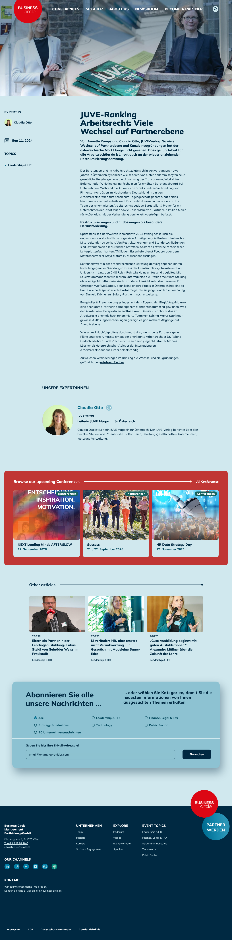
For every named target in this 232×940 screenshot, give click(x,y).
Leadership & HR (152, 832)
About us (119, 9)
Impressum (13, 929)
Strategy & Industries (154, 843)
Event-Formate (122, 843)
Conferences (65, 9)
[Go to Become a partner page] (216, 826)
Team (79, 832)
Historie (80, 837)
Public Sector (150, 855)
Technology (149, 849)
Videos (117, 837)
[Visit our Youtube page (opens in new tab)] (35, 866)
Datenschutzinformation (56, 929)
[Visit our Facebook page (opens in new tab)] (26, 866)
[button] (215, 9)
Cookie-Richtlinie (89, 929)
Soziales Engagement (89, 849)
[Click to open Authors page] (109, 408)
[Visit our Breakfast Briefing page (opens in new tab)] (45, 866)
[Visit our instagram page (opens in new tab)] (17, 866)
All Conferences (207, 481)
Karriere (80, 843)
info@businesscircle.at (17, 847)
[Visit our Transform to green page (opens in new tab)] (54, 866)
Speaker (94, 9)
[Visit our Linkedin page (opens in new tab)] (7, 866)
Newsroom (146, 9)
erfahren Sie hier (112, 362)
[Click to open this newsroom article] (57, 614)
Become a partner (184, 9)
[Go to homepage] (204, 804)
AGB (30, 929)
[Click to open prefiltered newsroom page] (26, 165)
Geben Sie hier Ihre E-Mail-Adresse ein (53, 745)
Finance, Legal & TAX (154, 837)
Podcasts (118, 832)
